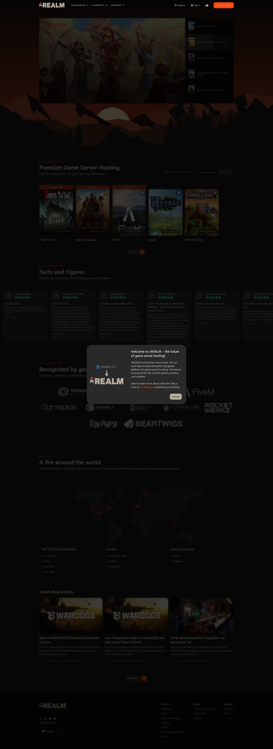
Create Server (225, 5)
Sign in (197, 5)
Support (181, 5)
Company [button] (116, 5)
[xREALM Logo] (51, 5)
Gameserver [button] (78, 5)
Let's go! (175, 396)
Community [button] (98, 5)
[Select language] (208, 5)
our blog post (146, 387)
